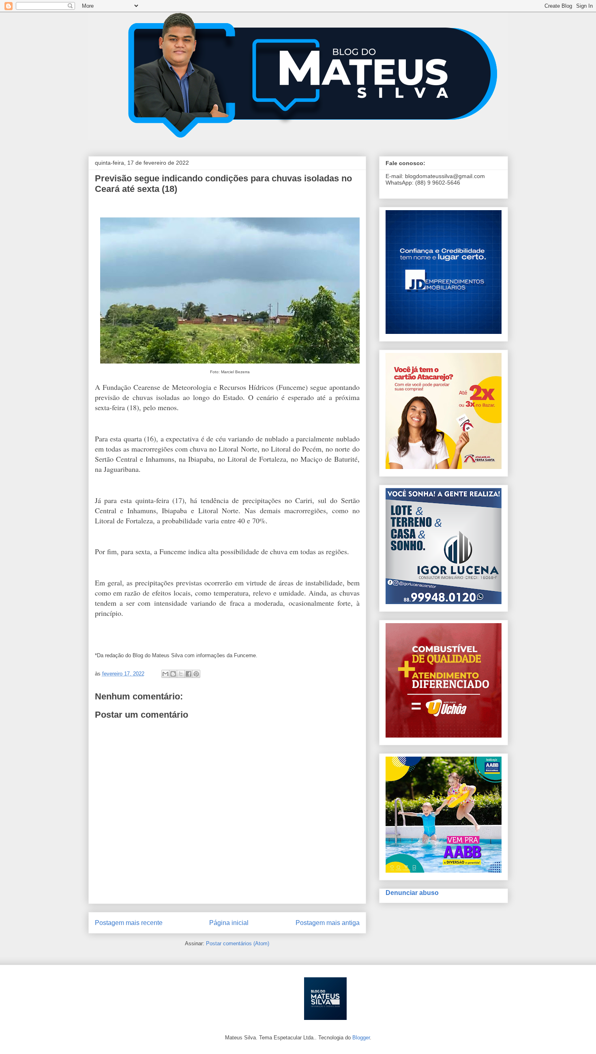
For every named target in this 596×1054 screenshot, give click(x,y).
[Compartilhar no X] (181, 674)
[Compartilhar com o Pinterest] (196, 674)
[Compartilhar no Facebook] (188, 674)
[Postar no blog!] (173, 674)
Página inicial (229, 922)
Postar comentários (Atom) (237, 943)
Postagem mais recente (129, 922)
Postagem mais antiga (328, 922)
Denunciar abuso (412, 892)
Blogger (361, 1038)
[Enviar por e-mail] (165, 674)
